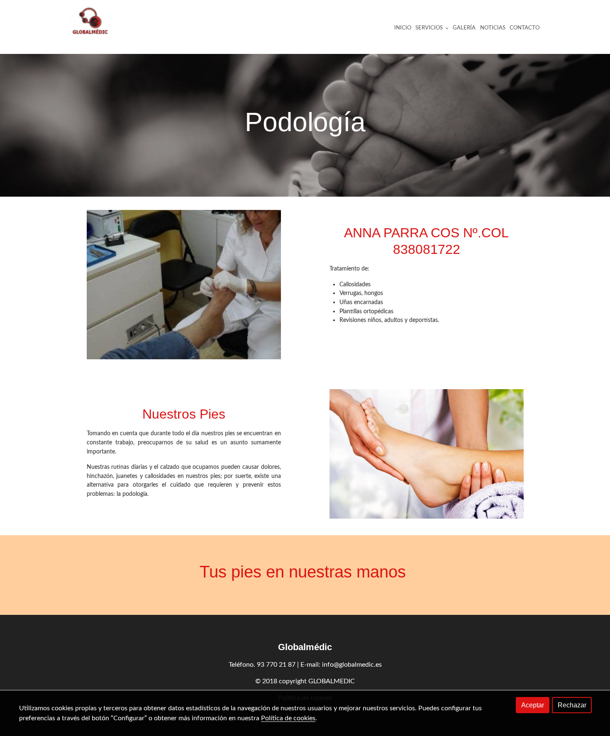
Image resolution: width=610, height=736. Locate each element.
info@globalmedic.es (352, 664)
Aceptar (532, 705)
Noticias (492, 27)
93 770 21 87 (276, 664)
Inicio (402, 27)
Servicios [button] (429, 27)
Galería (464, 27)
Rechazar (572, 705)
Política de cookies (288, 718)
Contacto (524, 27)
